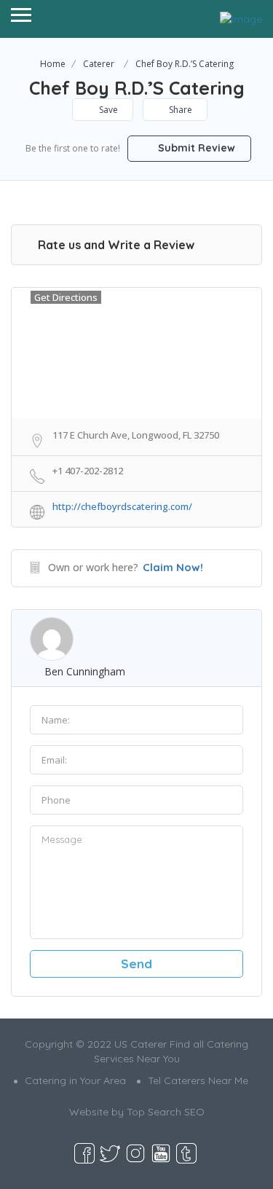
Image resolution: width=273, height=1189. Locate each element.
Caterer (98, 64)
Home (53, 64)
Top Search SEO (166, 1111)
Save (107, 109)
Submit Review (195, 147)
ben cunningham (84, 671)
